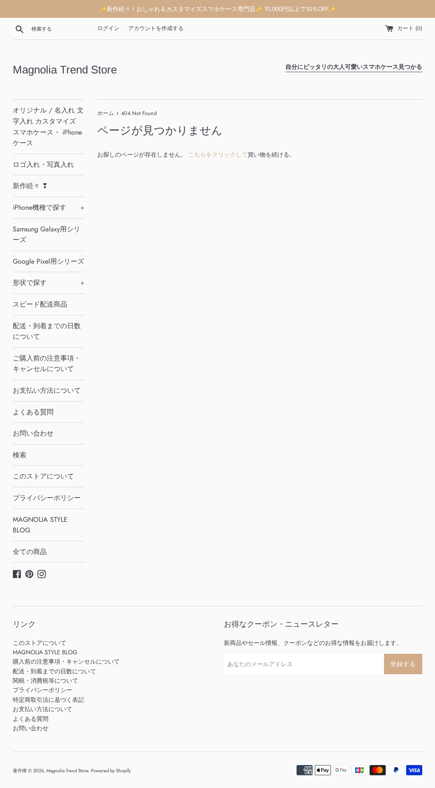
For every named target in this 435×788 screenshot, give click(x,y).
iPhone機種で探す (49, 207)
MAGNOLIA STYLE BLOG (40, 525)
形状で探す (49, 282)
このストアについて (43, 476)
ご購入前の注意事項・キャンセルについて (47, 363)
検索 (19, 455)
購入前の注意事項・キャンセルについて (66, 661)
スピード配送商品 (40, 304)
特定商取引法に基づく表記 (48, 699)
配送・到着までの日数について (47, 331)
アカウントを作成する (156, 28)
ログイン (108, 28)
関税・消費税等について (45, 680)
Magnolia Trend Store (65, 69)
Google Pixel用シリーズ (48, 261)
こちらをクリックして (218, 154)
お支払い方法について (47, 390)
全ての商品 (30, 552)
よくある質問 (33, 412)
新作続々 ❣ (30, 186)
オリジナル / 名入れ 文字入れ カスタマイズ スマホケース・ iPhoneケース (48, 126)
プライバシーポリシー (47, 498)
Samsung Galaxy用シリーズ (46, 234)
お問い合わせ (33, 433)
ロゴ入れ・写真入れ (43, 164)
